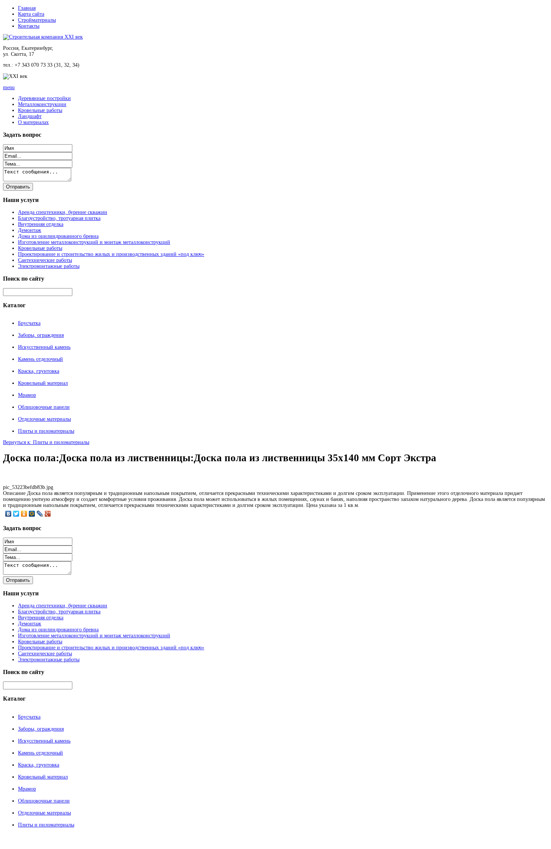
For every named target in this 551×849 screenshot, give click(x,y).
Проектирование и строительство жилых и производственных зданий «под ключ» (111, 254)
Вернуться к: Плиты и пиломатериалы (46, 442)
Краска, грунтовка (38, 371)
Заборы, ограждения (41, 335)
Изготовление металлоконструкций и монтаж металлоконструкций (94, 242)
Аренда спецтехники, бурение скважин (62, 212)
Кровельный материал (43, 383)
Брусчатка (29, 323)
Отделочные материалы (44, 419)
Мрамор (27, 395)
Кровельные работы (40, 110)
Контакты (28, 26)
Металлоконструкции (42, 104)
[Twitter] (16, 514)
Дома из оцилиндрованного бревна (58, 236)
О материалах (33, 122)
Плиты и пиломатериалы (46, 431)
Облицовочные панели (44, 407)
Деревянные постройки (44, 98)
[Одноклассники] (24, 514)
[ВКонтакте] (8, 514)
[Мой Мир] (32, 514)
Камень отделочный (40, 359)
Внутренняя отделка (40, 224)
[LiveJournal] (40, 514)
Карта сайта (31, 14)
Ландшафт (30, 116)
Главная (27, 8)
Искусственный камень (44, 347)
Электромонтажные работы (48, 266)
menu (9, 87)
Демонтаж (29, 230)
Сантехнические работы (45, 260)
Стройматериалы (37, 20)
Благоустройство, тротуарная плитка (59, 218)
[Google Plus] (48, 514)
